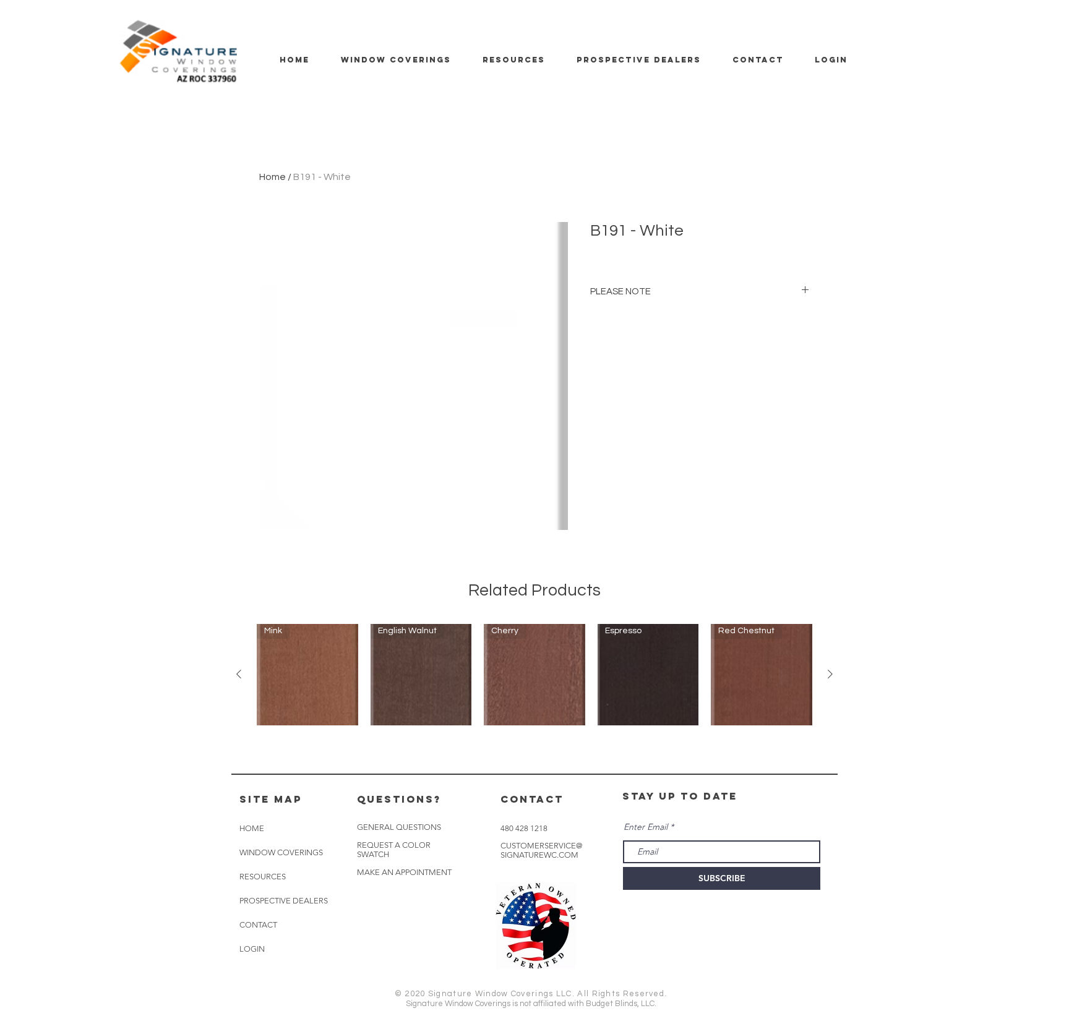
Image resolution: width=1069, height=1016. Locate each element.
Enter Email (646, 826)
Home (272, 177)
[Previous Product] (238, 674)
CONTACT (258, 924)
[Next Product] (830, 674)
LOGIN (252, 949)
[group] (534, 674)
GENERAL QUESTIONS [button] (399, 827)
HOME (251, 828)
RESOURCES (262, 876)
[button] (404, 872)
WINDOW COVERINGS (281, 852)
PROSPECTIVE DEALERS (283, 900)
